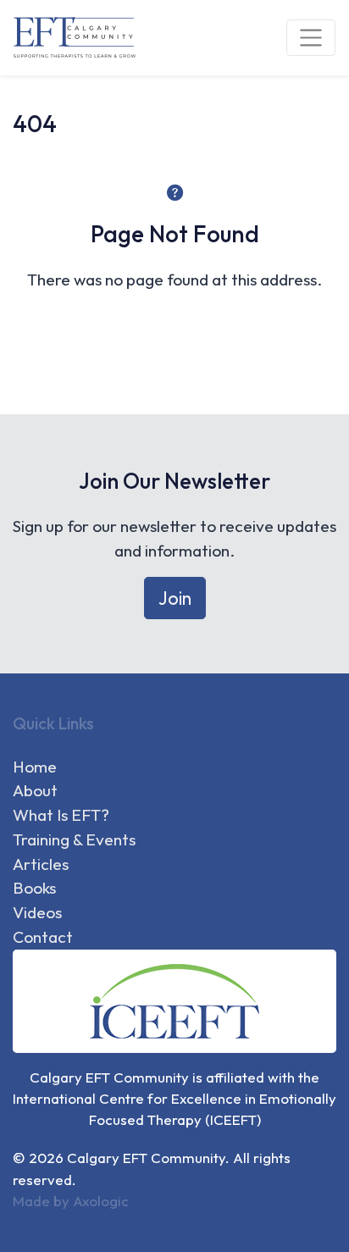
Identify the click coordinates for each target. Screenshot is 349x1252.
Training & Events (74, 839)
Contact (43, 937)
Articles (41, 864)
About (35, 790)
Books (34, 888)
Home (35, 766)
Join (174, 598)
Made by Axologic (71, 1201)
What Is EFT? (61, 815)
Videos (37, 912)
